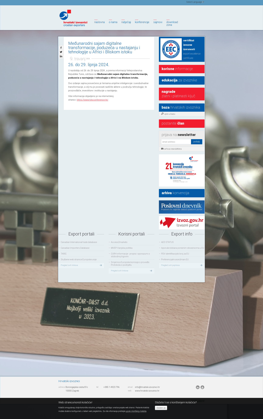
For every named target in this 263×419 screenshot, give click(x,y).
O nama (113, 22)
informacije (177, 69)
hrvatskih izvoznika (181, 107)
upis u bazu (169, 114)
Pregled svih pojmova (170, 265)
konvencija (175, 193)
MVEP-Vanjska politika (121, 248)
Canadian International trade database (79, 242)
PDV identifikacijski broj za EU (175, 253)
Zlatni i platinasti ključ (178, 93)
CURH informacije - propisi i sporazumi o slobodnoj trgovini (130, 255)
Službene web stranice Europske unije (78, 259)
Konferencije (142, 22)
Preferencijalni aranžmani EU (175, 259)
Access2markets (119, 242)
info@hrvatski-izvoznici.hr (147, 387)
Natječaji (126, 22)
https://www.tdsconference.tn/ (92, 99)
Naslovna (99, 22)
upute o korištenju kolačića (136, 411)
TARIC (64, 253)
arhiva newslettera (173, 149)
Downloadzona (172, 23)
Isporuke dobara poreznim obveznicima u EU (182, 248)
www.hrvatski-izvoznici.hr (147, 391)
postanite (173, 123)
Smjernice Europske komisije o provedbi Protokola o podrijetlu (130, 263)
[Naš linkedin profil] (198, 387)
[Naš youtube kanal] (202, 387)
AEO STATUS (167, 242)
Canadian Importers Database (75, 248)
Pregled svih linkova (69, 265)
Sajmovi (157, 22)
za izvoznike (179, 80)
